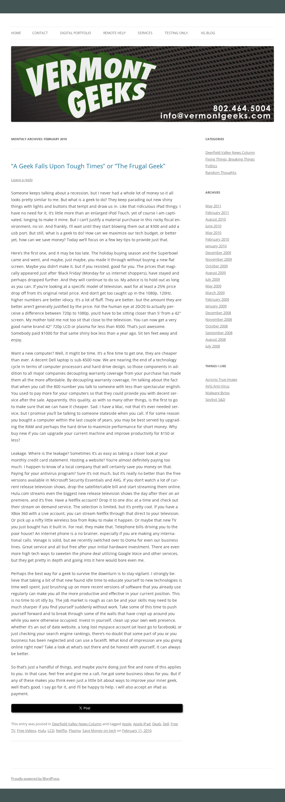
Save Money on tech (99, 730)
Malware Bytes (217, 392)
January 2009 (216, 306)
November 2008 (218, 319)
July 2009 (212, 279)
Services (145, 33)
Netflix (61, 730)
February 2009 (217, 299)
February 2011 (217, 212)
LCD (51, 730)
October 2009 (216, 265)
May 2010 (213, 232)
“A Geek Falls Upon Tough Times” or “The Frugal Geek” (88, 166)
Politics (211, 165)
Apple (126, 723)
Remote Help (114, 33)
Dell (166, 723)
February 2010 (217, 239)
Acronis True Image (221, 379)
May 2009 (213, 285)
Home (16, 33)
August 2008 (215, 339)
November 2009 (218, 259)
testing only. (177, 33)
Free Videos (26, 730)
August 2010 (215, 219)
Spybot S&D (215, 399)
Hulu (42, 730)
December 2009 (218, 252)
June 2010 (213, 225)
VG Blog (208, 33)
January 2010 (216, 245)
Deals (156, 723)
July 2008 (212, 346)
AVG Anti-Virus (217, 386)
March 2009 (215, 292)
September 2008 (218, 332)
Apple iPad (142, 723)
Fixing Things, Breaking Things (230, 159)
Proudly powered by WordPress (35, 778)
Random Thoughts (220, 172)
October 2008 (216, 326)
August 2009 (215, 272)
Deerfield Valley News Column (77, 723)
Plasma (75, 730)
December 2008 (218, 312)
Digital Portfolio (75, 33)
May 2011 (213, 205)
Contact (40, 33)
